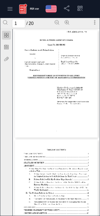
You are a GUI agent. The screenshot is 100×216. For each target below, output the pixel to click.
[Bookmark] (6, 47)
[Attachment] (6, 59)
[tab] (6, 36)
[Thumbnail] (6, 35)
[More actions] (94, 22)
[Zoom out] (56, 22)
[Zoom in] (66, 22)
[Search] (5, 22)
